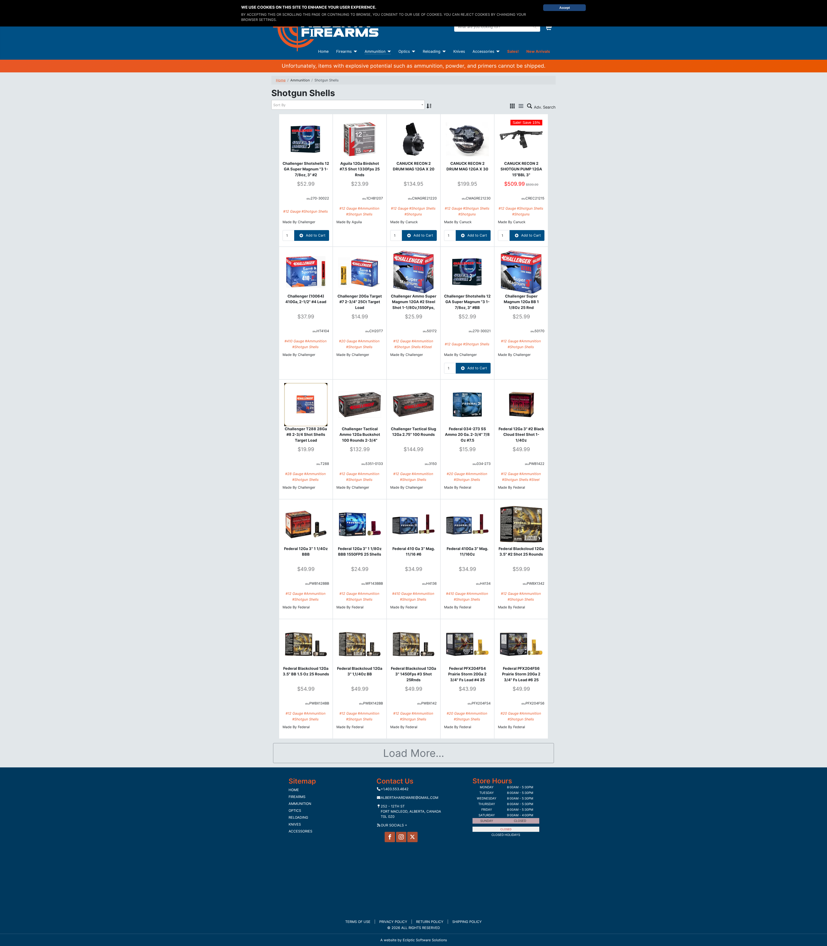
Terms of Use (357, 922)
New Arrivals (538, 51)
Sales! (513, 51)
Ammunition (375, 51)
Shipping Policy (467, 922)
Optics (404, 51)
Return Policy (429, 922)
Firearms (344, 51)
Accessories (483, 51)
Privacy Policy (393, 922)
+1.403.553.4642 (395, 789)
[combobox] (348, 105)
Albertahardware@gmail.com (409, 797)
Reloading (431, 51)
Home (323, 51)
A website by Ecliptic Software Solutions (413, 940)
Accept (564, 7)
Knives (459, 51)
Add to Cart (315, 235)
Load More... (413, 753)
